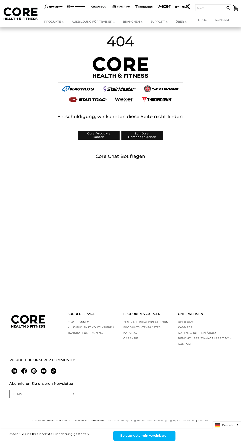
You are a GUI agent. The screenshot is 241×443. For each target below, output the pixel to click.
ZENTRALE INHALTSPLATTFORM (146, 322)
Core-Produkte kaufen (99, 135)
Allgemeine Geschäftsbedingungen (153, 420)
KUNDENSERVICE (81, 314)
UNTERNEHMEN (190, 314)
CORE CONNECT (79, 322)
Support (158, 21)
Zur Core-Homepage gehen (142, 135)
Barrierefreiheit (185, 420)
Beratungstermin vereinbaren (144, 435)
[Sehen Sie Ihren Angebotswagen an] (235, 8)
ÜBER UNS (185, 322)
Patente (203, 420)
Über (180, 21)
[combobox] (227, 425)
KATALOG (130, 333)
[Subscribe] (73, 394)
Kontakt (222, 20)
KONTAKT (184, 343)
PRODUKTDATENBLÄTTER (142, 327)
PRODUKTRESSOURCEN (141, 314)
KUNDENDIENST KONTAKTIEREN (91, 327)
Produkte (52, 21)
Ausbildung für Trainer (92, 21)
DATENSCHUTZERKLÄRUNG (197, 333)
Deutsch (227, 425)
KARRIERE (185, 327)
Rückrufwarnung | (119, 420)
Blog (202, 20)
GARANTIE (130, 338)
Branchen (131, 21)
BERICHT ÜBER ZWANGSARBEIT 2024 (205, 338)
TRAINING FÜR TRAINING (85, 333)
